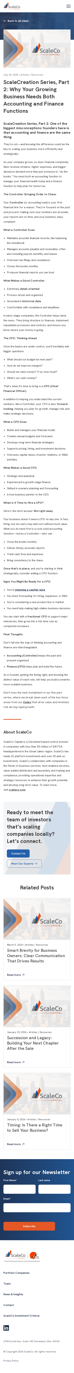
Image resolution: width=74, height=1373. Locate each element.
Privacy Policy (10, 1360)
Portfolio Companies (16, 1273)
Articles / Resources (31, 74)
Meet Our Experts (22, 863)
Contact (8, 1305)
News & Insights (13, 1294)
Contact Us (18, 853)
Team (7, 1283)
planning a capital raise (30, 590)
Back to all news (18, 21)
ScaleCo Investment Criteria (21, 1315)
